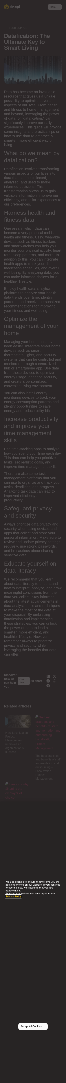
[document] (33, 541)
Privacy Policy (13, 896)
